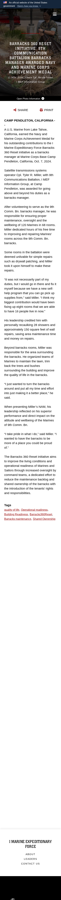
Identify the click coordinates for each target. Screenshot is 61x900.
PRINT (48, 110)
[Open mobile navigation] (55, 14)
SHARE (23, 110)
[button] (29, 6)
